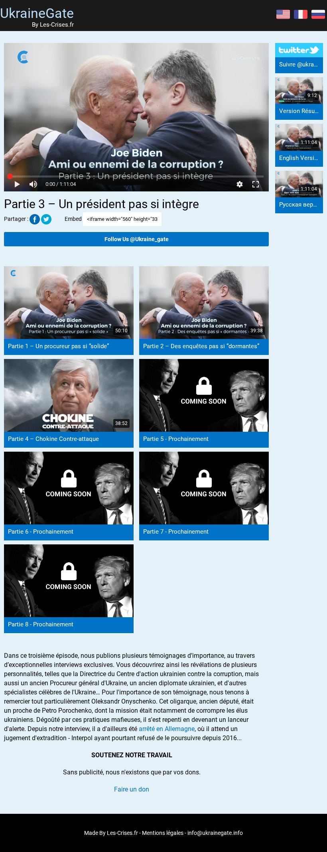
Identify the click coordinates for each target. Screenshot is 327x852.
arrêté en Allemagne (167, 729)
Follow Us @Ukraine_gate (136, 239)
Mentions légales (162, 833)
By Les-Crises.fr (53, 24)
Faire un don (131, 789)
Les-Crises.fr (122, 833)
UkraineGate (37, 13)
